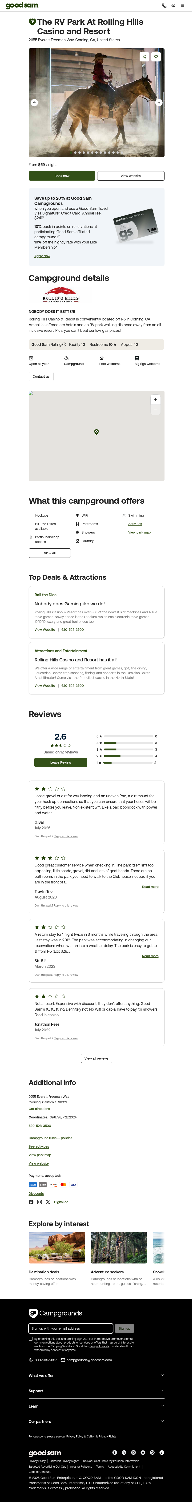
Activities (135, 524)
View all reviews (96, 1058)
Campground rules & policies (50, 1138)
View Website (45, 630)
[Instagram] (39, 1202)
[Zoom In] (155, 399)
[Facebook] (31, 1202)
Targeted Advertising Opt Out (47, 1466)
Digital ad (61, 1202)
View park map (139, 532)
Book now (62, 176)
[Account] (173, 5)
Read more (150, 887)
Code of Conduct (40, 1471)
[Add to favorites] (156, 56)
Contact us (41, 376)
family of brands (99, 1346)
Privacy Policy (74, 1436)
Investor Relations (81, 1466)
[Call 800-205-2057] (164, 5)
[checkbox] (30, 1339)
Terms (100, 1466)
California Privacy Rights (101, 1436)
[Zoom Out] (155, 410)
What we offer (41, 1375)
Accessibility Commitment (124, 1466)
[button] (42, 256)
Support (36, 1391)
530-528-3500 (72, 630)
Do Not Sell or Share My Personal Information (111, 1461)
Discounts (36, 1193)
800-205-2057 (46, 1360)
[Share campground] (144, 56)
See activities (39, 1146)
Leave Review (60, 762)
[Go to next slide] (159, 102)
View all (50, 553)
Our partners (40, 1421)
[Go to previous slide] (34, 102)
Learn (33, 1406)
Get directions (39, 1109)
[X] (48, 1202)
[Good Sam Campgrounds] (55, 1313)
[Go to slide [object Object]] (71, 152)
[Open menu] (182, 5)
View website (131, 176)
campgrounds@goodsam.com (89, 1360)
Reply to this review (66, 836)
